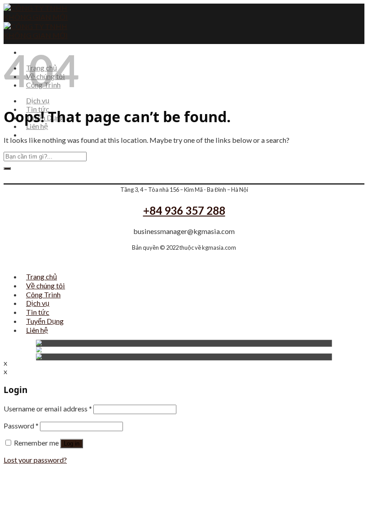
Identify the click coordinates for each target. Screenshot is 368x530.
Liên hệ (37, 126)
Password (21, 425)
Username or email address (48, 408)
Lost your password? (35, 459)
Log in (71, 443)
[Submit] (7, 168)
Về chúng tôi (45, 285)
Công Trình (43, 294)
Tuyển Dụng (45, 321)
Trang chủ (41, 276)
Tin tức (37, 312)
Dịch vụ (37, 100)
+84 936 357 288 (184, 210)
